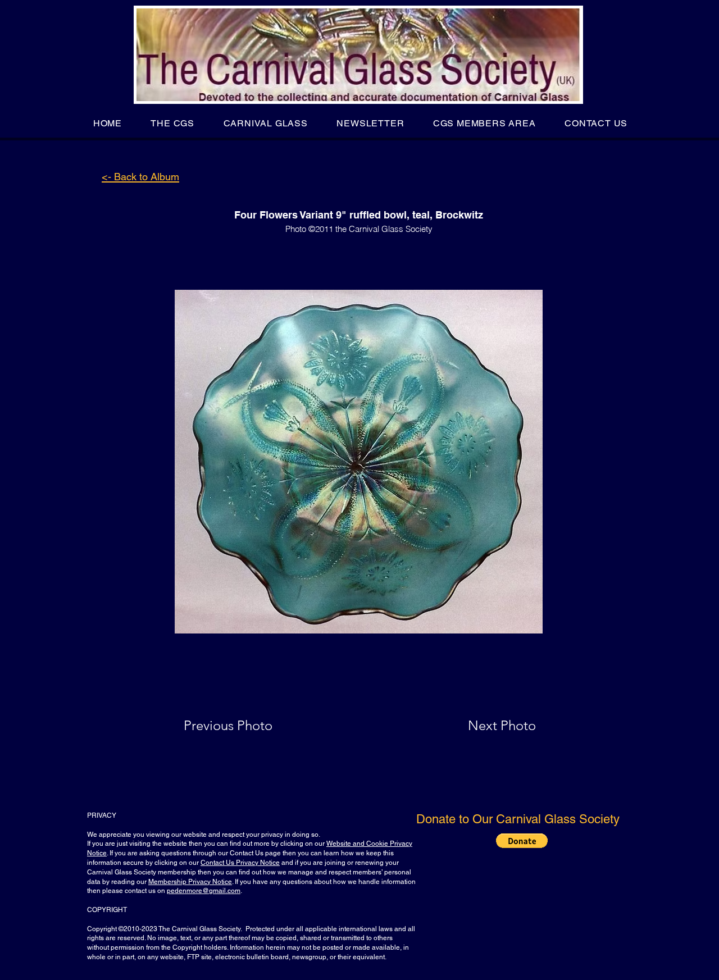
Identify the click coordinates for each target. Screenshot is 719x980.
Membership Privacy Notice (190, 882)
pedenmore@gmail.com (203, 891)
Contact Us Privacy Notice (240, 863)
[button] (173, 123)
